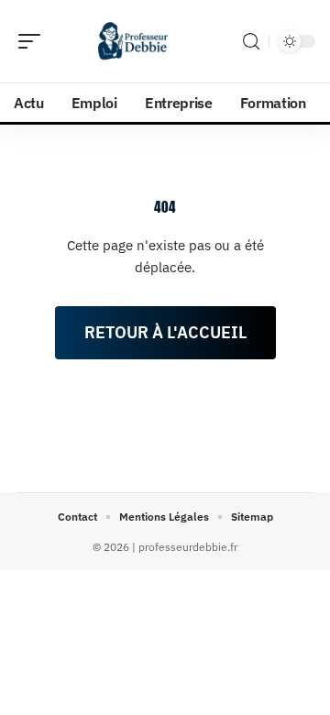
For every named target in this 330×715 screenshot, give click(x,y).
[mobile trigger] (34, 41)
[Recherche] (251, 42)
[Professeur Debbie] (132, 41)
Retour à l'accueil (165, 332)
